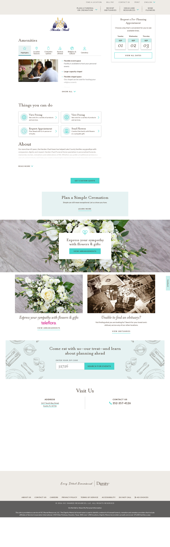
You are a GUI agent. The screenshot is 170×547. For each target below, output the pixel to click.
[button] (148, 2)
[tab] (24, 51)
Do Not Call (125, 497)
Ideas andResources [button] (129, 9)
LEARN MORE (84, 209)
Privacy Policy (69, 497)
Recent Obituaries (110, 9)
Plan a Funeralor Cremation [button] (85, 9)
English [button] (148, 2)
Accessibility (109, 497)
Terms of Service (89, 497)
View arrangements (48, 328)
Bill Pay (110, 2)
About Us (26, 497)
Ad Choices (142, 497)
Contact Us (124, 2)
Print (137, 2)
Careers (54, 497)
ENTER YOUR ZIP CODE (67, 360)
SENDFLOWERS (150, 9)
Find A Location (94, 2)
